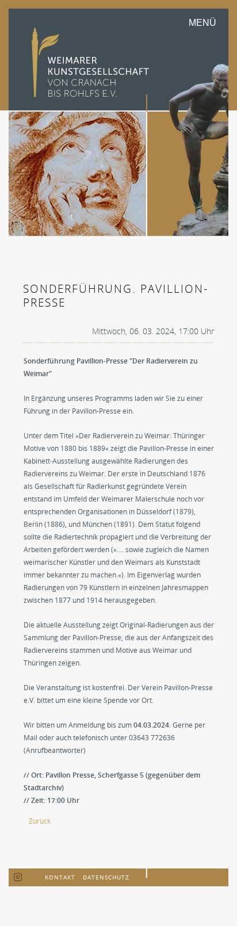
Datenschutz (106, 877)
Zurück (40, 821)
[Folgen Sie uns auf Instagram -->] (18, 877)
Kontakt (60, 877)
